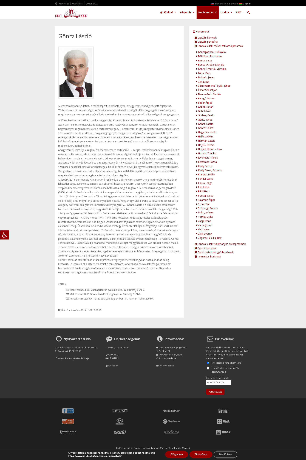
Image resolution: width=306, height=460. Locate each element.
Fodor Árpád (204, 102)
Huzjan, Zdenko (206, 153)
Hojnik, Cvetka (205, 145)
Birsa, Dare (204, 73)
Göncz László (205, 124)
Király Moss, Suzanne (209, 170)
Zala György (204, 233)
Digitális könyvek (207, 37)
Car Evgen (203, 81)
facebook (113, 365)
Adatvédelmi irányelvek (170, 354)
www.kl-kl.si (77, 3)
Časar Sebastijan (207, 90)
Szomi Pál (203, 204)
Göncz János (204, 119)
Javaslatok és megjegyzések (172, 347)
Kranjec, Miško (206, 174)
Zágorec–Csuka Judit (209, 237)
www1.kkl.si (92, 3)
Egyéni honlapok (206, 248)
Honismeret (205, 12)
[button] (248, 12)
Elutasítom (201, 454)
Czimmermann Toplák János (213, 85)
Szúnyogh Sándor (207, 208)
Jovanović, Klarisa (207, 157)
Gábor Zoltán (205, 106)
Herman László (206, 140)
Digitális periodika (207, 41)
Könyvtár (185, 12)
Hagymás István (206, 132)
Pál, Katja (203, 187)
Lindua (224, 12)
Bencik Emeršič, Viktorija (211, 68)
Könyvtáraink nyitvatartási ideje (73, 358)
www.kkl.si (64, 3)
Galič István (204, 111)
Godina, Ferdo (205, 115)
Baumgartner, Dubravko (211, 52)
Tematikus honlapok (209, 256)
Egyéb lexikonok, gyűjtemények (215, 252)
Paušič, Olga (204, 183)
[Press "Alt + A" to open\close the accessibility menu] (4, 234)
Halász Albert (205, 136)
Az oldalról (164, 351)
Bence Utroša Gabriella (210, 64)
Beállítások (225, 454)
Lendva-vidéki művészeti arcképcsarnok (220, 46)
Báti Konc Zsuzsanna (209, 56)
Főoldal (168, 12)
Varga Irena (204, 221)
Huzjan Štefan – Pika (209, 149)
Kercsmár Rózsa (207, 162)
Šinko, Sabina (205, 212)
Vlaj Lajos (203, 229)
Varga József (204, 225)
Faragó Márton (206, 98)
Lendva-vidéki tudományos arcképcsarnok (221, 244)
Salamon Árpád (206, 200)
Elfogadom (177, 454)
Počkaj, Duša (205, 195)
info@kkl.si (113, 358)
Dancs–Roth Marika (209, 94)
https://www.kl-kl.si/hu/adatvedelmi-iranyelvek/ (94, 456)
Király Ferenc (205, 166)
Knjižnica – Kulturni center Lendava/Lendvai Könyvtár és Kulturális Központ (153, 448)
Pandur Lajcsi (205, 178)
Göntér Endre (205, 128)
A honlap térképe (167, 358)
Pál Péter (202, 191)
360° (239, 12)
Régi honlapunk (166, 365)
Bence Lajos (204, 60)
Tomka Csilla (205, 216)
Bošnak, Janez (205, 77)
